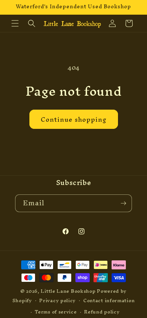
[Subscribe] (123, 203)
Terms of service (56, 311)
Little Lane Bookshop (68, 291)
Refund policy (101, 311)
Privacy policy (57, 300)
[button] (15, 23)
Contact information (109, 300)
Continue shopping (74, 119)
